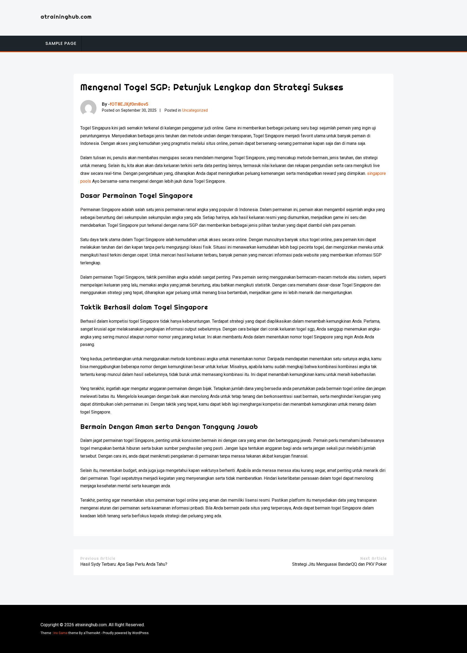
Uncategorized (195, 110)
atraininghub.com (66, 16)
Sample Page (60, 43)
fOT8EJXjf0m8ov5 (129, 104)
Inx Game (61, 633)
